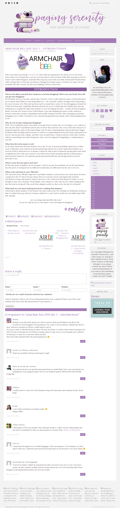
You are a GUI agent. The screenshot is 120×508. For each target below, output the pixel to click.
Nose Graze (111, 507)
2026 (93, 159)
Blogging (102, 144)
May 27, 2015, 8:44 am (13, 341)
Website (64, 287)
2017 (93, 196)
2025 (93, 177)
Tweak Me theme (98, 507)
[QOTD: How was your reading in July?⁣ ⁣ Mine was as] (60, 495)
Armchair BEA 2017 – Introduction (29, 232)
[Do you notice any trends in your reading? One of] (43, 495)
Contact (50, 40)
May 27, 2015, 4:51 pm (13, 434)
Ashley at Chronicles (71, 430)
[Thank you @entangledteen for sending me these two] (108, 495)
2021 (93, 186)
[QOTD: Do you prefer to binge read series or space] (76, 495)
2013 (93, 205)
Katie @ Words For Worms (24, 366)
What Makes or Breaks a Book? (14, 232)
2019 (93, 191)
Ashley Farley (19, 425)
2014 (93, 203)
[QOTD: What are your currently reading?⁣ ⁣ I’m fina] (27, 495)
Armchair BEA (37, 51)
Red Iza (16, 443)
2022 (93, 184)
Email (36, 287)
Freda (15, 406)
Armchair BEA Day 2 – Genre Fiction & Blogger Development (78, 249)
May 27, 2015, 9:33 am (13, 378)
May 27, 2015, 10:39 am (13, 397)
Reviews (102, 148)
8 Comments (51, 51)
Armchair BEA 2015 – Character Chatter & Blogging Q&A (62, 234)
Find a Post (9, 306)
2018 (93, 193)
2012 (93, 208)
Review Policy (65, 40)
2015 (93, 201)
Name (8, 287)
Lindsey (16, 387)
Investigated (102, 140)
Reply (82, 341)
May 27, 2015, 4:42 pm (13, 416)
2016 (93, 198)
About (38, 40)
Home (28, 40)
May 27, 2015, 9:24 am (13, 357)
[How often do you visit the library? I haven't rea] (92, 495)
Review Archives (84, 40)
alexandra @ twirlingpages (25, 462)
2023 (93, 182)
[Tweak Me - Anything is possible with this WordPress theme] (102, 308)
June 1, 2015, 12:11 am (13, 474)
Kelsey (15, 319)
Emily (26, 51)
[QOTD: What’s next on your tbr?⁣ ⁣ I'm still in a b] (11, 495)
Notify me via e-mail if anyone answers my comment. (29, 294)
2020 (93, 189)
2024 (93, 179)
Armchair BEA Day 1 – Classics (46, 247)
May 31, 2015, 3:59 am (13, 453)
